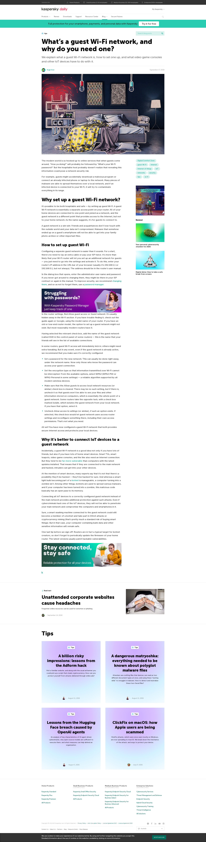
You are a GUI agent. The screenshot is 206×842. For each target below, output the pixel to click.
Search (162, 33)
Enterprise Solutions (144, 786)
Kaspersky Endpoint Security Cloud (86, 795)
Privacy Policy (82, 823)
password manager (94, 284)
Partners (59, 829)
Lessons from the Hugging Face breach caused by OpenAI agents (71, 727)
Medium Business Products (116, 786)
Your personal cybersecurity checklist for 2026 (147, 245)
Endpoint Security (143, 799)
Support (79, 17)
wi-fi (146, 177)
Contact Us (45, 829)
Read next (47, 591)
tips (45, 33)
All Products (46, 803)
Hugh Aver (50, 70)
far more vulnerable (72, 461)
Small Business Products (83, 786)
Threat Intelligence (143, 810)
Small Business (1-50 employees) (96, 2)
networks (141, 173)
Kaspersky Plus (47, 795)
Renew (56, 17)
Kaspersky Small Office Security (84, 792)
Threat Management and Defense (149, 795)
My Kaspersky (157, 9)
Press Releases (84, 829)
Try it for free (149, 23)
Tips (72, 647)
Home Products (75, 2)
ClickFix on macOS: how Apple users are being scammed (135, 727)
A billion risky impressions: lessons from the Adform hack (71, 661)
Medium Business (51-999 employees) (126, 2)
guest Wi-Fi (142, 165)
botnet (75, 480)
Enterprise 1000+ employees (153, 2)
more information (113, 838)
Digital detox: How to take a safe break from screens (149, 273)
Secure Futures (117, 17)
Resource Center (91, 17)
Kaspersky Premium (49, 799)
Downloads (67, 17)
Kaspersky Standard (49, 792)
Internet (154, 165)
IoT (157, 169)
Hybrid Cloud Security (144, 803)
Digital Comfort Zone (146, 161)
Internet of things (144, 169)
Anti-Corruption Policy (94, 823)
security (152, 173)
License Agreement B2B (125, 823)
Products (45, 17)
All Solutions (141, 814)
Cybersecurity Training (144, 806)
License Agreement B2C (110, 823)
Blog (103, 17)
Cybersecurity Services (144, 792)
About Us (53, 829)
